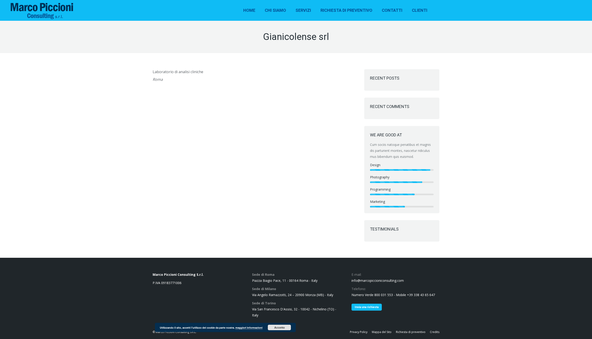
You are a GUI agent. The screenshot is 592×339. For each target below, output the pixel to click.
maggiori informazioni (248, 327)
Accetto (279, 327)
